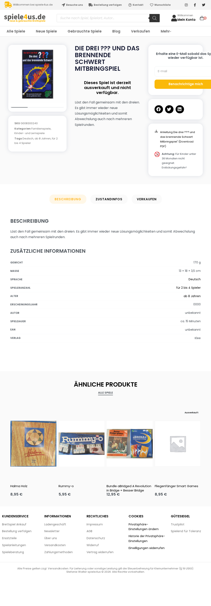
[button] (159, 109)
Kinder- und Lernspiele (29, 133)
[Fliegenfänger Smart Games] (178, 444)
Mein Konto (186, 19)
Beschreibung (68, 199)
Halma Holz (18, 486)
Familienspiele (41, 129)
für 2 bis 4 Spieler (188, 288)
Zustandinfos (109, 199)
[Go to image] (18, 107)
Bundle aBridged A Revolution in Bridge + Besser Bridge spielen (129, 488)
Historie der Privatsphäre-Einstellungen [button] (147, 538)
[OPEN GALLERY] (37, 74)
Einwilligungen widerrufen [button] (147, 548)
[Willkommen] (174, 18)
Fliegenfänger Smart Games (176, 486)
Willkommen (185, 15)
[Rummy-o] (82, 444)
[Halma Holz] (33, 444)
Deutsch (27, 138)
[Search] (154, 18)
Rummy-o (66, 486)
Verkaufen (147, 199)
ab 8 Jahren (43, 138)
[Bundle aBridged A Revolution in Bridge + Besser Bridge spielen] (130, 444)
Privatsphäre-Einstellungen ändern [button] (144, 526)
